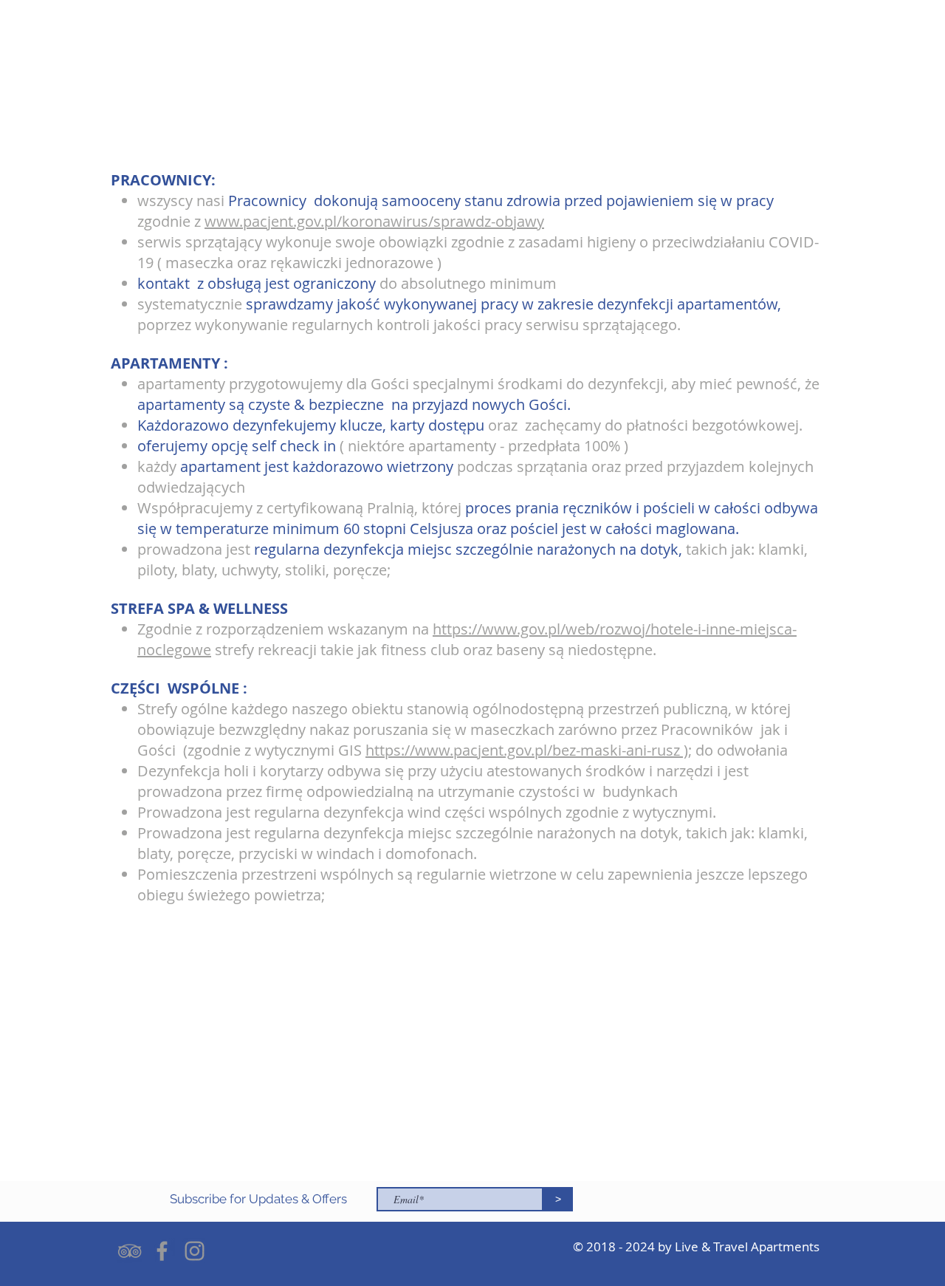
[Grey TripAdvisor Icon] (129, 1251)
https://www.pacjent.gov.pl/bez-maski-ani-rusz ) (526, 750)
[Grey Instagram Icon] (194, 1251)
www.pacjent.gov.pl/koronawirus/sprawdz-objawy (374, 221)
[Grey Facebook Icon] (162, 1251)
